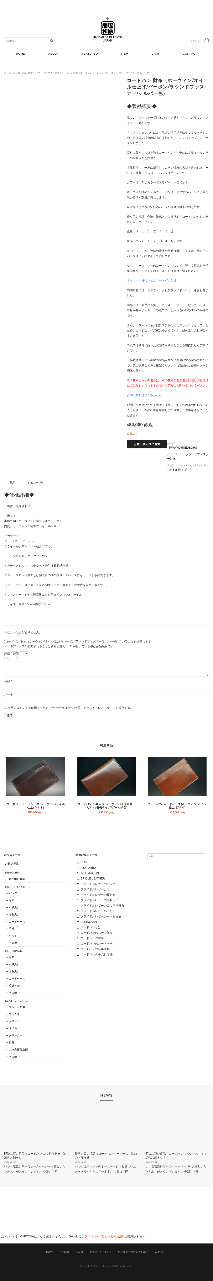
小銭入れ (14, 907)
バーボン (201, 465)
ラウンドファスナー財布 (46, 73)
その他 (13, 942)
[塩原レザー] (107, 44)
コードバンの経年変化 (95, 949)
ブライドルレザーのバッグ (97, 884)
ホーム (7, 73)
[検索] (51, 40)
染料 (11, 1042)
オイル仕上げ (178, 469)
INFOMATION (89, 873)
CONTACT (190, 53)
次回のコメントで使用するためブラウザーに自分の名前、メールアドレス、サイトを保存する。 (70, 707)
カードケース (17, 921)
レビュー (11, 658)
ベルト (13, 935)
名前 (8, 681)
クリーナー (15, 1035)
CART (156, 53)
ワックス (14, 1014)
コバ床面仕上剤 (18, 1049)
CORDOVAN (19, 73)
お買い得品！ (13, 863)
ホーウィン (184, 465)
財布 (30, 73)
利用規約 (119, 1236)
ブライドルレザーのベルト (97, 911)
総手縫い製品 (17, 878)
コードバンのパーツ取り (96, 932)
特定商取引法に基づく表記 (133, 1252)
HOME (20, 53)
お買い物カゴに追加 (147, 444)
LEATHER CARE (16, 1000)
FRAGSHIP (12, 872)
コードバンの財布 (92, 938)
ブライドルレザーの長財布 (97, 894)
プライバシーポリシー (95, 1236)
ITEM (124, 53)
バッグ (13, 893)
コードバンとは (90, 927)
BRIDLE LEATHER (18, 886)
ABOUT (53, 53)
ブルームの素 (17, 1007)
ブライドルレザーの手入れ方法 (100, 916)
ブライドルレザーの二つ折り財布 (102, 905)
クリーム (14, 1021)
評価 (8, 653)
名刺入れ (14, 914)
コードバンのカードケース (97, 943)
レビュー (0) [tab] (35, 482)
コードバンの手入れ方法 (96, 954)
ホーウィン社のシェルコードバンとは (151, 280)
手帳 (11, 928)
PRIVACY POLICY (100, 1252)
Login (195, 41)
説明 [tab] (12, 482)
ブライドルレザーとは (95, 889)
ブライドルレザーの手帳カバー (100, 900)
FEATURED (90, 53)
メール (9, 694)
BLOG (84, 862)
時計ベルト (15, 985)
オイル (13, 1028)
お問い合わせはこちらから (144, 395)
